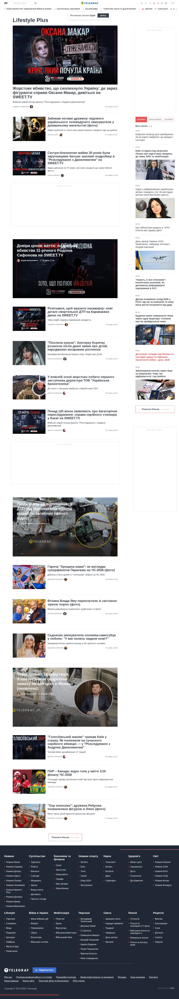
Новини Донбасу (14, 897)
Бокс (83, 867)
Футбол (84, 862)
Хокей (83, 876)
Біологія (109, 871)
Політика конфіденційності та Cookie (34, 977)
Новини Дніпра (13, 871)
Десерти (159, 933)
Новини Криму (13, 901)
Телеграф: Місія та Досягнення (54, 981)
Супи (157, 928)
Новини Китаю (162, 880)
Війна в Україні (38, 912)
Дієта (132, 871)
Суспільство (37, 856)
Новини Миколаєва (15, 906)
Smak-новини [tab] (155, 119)
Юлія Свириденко (89, 958)
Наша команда (11, 981)
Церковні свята (112, 919)
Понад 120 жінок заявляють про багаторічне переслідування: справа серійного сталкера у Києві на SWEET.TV (82, 415)
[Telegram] (150, 3)
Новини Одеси (13, 876)
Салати (158, 937)
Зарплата (35, 862)
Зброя (34, 933)
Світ (156, 856)
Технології (110, 862)
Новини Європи (162, 862)
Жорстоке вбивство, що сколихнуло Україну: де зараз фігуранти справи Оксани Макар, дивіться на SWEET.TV (65, 92)
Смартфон (110, 880)
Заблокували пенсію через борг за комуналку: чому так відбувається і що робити (154, 373)
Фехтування (86, 885)
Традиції (109, 928)
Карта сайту (28, 981)
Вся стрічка (141, 126)
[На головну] (89, 3)
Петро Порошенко (89, 949)
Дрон (107, 876)
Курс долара (62, 884)
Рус (173, 3)
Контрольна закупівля (68, 9)
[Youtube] (154, 3)
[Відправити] (35, 3)
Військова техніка (39, 942)
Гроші (58, 865)
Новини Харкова (14, 867)
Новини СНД (161, 876)
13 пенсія (134, 919)
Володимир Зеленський (86, 920)
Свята (107, 912)
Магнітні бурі (12, 946)
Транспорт (61, 870)
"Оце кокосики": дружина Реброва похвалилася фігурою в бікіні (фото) (76, 807)
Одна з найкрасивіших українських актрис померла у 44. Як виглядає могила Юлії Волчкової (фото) (154, 192)
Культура (10, 937)
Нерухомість (62, 874)
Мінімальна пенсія (139, 938)
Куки (92, 15)
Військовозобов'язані (66, 933)
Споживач (11, 923)
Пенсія (132, 912)
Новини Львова (13, 880)
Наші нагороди (137, 977)
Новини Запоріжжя (15, 885)
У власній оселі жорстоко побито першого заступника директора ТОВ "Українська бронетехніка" (81, 380)
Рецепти (158, 912)
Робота (34, 867)
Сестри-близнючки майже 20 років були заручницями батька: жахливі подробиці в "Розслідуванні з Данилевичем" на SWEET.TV (81, 158)
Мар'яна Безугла (89, 953)
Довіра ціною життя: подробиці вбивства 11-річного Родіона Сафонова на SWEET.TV (47, 250)
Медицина (36, 880)
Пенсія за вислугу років (139, 943)
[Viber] (146, 3)
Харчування (136, 867)
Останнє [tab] (141, 119)
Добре (103, 15)
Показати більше (60, 837)
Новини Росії (161, 871)
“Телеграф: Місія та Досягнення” (119, 9)
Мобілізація (61, 912)
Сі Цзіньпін (86, 931)
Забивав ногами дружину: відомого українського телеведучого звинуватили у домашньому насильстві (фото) (81, 122)
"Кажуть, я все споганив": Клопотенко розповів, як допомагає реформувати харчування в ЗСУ (150, 284)
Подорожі (11, 933)
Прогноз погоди (38, 899)
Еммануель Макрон (90, 935)
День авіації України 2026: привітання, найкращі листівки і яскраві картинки (152, 244)
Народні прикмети (114, 923)
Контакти (153, 977)
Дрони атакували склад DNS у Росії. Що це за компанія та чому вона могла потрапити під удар (154, 302)
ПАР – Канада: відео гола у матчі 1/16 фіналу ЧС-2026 (77, 773)
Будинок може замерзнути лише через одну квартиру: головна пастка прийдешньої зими (154, 318)
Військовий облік (64, 937)
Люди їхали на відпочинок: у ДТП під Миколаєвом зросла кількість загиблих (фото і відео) (44, 511)
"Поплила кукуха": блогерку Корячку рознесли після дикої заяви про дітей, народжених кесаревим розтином (78, 346)
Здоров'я (134, 856)
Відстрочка (61, 928)
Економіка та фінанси (62, 858)
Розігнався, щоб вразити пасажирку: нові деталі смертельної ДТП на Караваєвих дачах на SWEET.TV (80, 312)
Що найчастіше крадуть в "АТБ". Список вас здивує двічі (152, 229)
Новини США (161, 867)
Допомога (35, 894)
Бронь (59, 923)
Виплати (35, 871)
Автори (148, 9)
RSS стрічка (79, 981)
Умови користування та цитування (97, 977)
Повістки (60, 919)
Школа (34, 885)
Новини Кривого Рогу (14, 891)
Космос (109, 867)
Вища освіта (37, 890)
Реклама (122, 977)
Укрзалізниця (62, 888)
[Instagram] (162, 3)
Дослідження (136, 880)
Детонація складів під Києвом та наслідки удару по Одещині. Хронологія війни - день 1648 (154, 357)
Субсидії (35, 876)
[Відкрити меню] (6, 3)
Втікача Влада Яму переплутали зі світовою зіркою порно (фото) (82, 602)
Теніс (83, 871)
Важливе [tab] (169, 119)
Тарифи (59, 879)
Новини (9, 856)
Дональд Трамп (88, 926)
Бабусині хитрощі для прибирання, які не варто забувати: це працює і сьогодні (154, 137)
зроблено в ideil (166, 988)
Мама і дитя (136, 862)
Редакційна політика (66, 977)
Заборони (110, 933)
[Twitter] (158, 3)
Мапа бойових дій (39, 919)
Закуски (159, 942)
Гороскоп (163, 9)
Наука (107, 856)
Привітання (11, 951)
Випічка (158, 919)
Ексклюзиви (91, 9)
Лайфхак (10, 942)
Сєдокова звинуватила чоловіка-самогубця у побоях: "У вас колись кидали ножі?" (82, 636)
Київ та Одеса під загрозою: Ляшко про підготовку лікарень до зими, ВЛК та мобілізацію (153, 154)
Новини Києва (13, 862)
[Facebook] (142, 3)
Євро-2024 (86, 880)
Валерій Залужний (90, 940)
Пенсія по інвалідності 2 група (140, 924)
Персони (84, 912)
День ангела (111, 937)
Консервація (161, 923)
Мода (8, 928)
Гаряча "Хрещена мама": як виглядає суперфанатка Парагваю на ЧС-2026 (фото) (81, 568)
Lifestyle (9, 912)
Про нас (8, 977)
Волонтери (36, 937)
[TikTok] (166, 3)
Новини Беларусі (163, 885)
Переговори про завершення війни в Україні (28, 9)
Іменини (109, 942)
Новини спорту (88, 856)
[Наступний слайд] (176, 9)
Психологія (135, 876)
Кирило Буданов (88, 944)
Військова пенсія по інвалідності (140, 932)
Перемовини (37, 928)
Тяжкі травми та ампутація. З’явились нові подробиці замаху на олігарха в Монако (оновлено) (45, 681)
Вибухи (34, 923)
